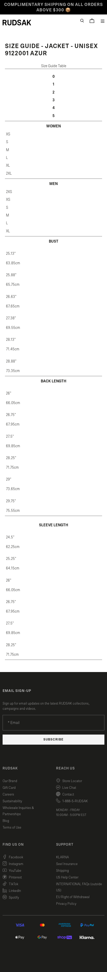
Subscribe (53, 739)
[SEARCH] (82, 20)
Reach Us (65, 768)
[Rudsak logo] (17, 22)
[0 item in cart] (92, 20)
